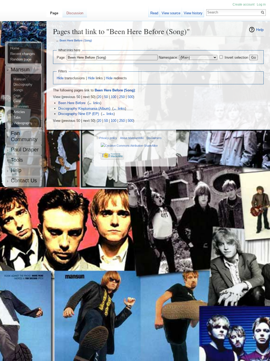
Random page (20, 59)
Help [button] (16, 170)
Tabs (17, 117)
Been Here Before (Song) (76, 40)
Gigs (17, 96)
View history (193, 13)
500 (130, 97)
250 (122, 97)
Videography (22, 123)
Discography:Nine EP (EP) (78, 114)
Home (14, 48)
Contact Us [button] (24, 180)
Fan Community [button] (24, 136)
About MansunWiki (132, 138)
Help (260, 29)
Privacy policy (108, 138)
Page (54, 13)
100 (113, 97)
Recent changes (22, 54)
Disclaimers (154, 138)
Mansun (19, 79)
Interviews (21, 106)
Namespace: (168, 57)
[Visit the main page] (25, 25)
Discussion (74, 13)
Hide (60, 78)
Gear (17, 101)
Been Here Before (71, 103)
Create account (243, 4)
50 (106, 97)
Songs (18, 90)
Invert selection (236, 57)
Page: (61, 57)
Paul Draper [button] (25, 149)
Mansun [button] (20, 69)
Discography (22, 84)
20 (99, 97)
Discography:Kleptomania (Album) (84, 108)
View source (171, 13)
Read (154, 13)
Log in (261, 4)
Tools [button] (17, 160)
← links (94, 103)
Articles (19, 112)
